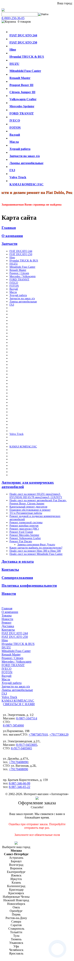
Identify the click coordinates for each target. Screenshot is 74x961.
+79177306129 (58, 734)
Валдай (13, 288)
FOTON (14, 285)
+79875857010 (38, 734)
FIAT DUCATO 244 (20, 251)
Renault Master (17, 270)
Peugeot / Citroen (19, 273)
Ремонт (6, 622)
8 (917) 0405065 (21, 748)
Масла (13, 292)
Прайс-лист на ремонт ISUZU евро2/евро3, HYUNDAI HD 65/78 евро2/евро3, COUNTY (35, 496)
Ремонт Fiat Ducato (20, 541)
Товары (7, 615)
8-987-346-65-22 (19, 787)
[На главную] (3, 10)
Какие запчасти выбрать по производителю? (35, 547)
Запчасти (9, 244)
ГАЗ (11, 304)
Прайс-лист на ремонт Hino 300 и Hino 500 (35, 550)
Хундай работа (18, 295)
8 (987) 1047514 (26, 718)
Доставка (8, 626)
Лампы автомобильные (23, 301)
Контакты (10, 569)
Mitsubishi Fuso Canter (22, 266)
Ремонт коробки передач (23, 525)
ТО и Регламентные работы (25, 513)
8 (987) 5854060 (13, 725)
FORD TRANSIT (19, 279)
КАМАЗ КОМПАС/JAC (23, 446)
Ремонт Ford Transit (21, 531)
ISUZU (13, 263)
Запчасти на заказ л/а (22, 298)
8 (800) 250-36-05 (13, 18)
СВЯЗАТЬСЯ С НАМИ (19, 704)
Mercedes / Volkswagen (22, 276)
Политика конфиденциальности (29, 585)
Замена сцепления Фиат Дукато (36, 544)
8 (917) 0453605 (26, 744)
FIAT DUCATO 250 (20, 254)
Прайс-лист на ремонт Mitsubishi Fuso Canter (36, 554)
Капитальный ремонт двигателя (28, 506)
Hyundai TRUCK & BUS (23, 260)
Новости (9, 594)
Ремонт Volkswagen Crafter (25, 538)
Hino (12, 257)
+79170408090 (18, 762)
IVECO (13, 282)
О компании (12, 236)
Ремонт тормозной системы (25, 522)
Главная (9, 228)
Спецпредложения (17, 578)
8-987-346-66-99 (19, 783)
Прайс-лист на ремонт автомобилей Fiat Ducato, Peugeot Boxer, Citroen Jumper (38, 502)
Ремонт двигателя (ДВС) (24, 528)
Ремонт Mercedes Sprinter (24, 535)
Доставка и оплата (18, 561)
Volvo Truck (16, 434)
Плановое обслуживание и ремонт (30, 509)
